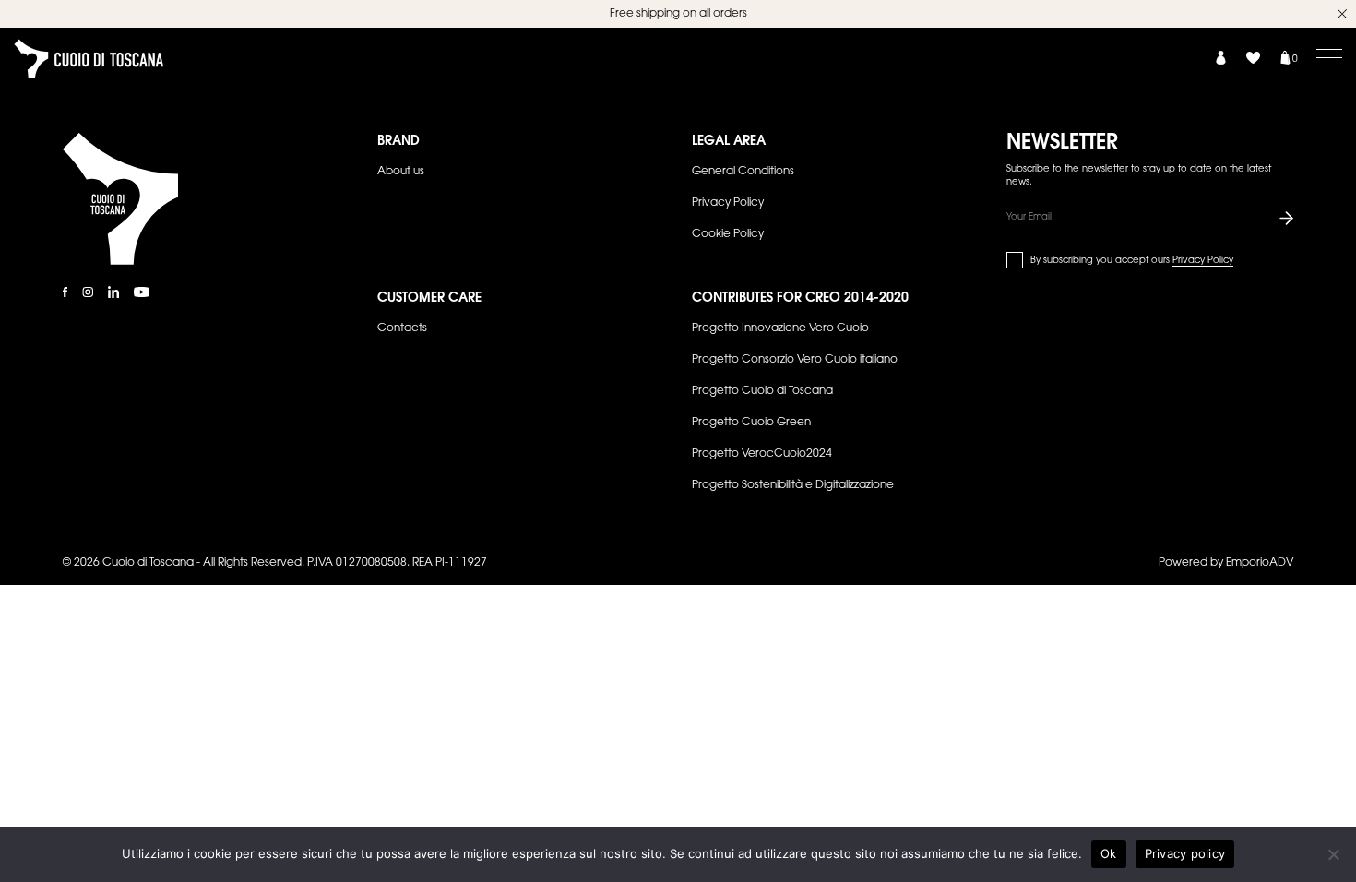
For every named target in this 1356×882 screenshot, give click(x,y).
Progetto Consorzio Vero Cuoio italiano (795, 359)
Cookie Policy (728, 234)
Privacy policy (1185, 853)
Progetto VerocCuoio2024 (762, 453)
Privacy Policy (728, 203)
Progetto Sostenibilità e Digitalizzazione (793, 485)
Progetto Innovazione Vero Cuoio (780, 328)
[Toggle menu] (1329, 57)
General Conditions (743, 171)
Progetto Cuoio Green (751, 422)
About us (400, 171)
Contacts (402, 328)
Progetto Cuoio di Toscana (762, 391)
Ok (1108, 853)
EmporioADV (1259, 562)
